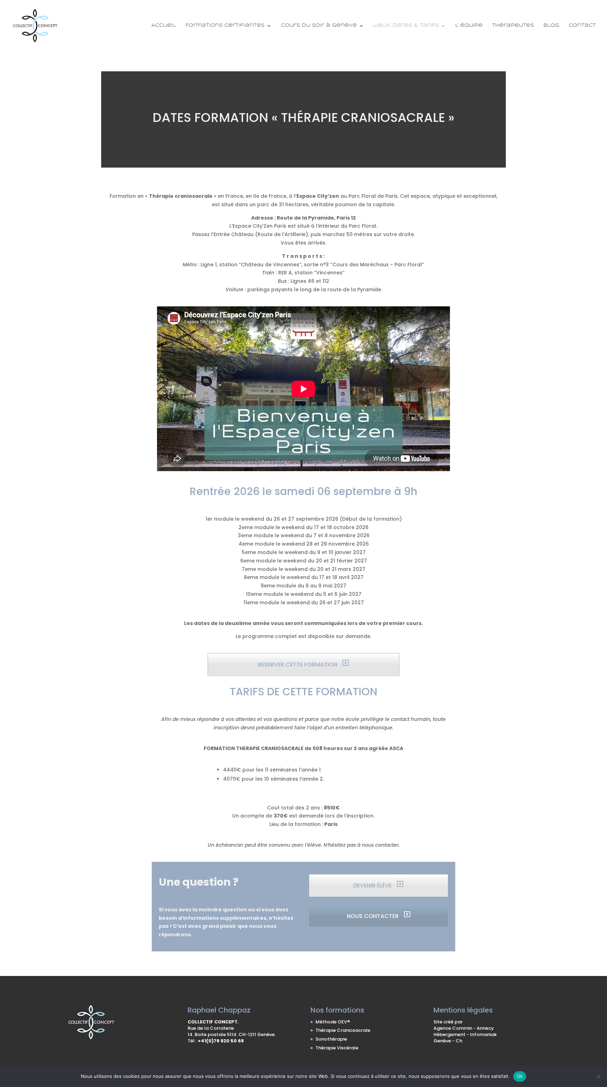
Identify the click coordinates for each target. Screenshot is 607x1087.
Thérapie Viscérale (336, 1047)
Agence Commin (453, 1028)
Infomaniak (483, 1034)
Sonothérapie (331, 1039)
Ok (520, 1076)
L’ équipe (469, 25)
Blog (551, 25)
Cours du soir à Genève (319, 25)
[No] (598, 1076)
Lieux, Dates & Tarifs (406, 25)
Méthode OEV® (332, 1021)
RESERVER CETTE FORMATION (298, 664)
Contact (582, 25)
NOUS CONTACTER (373, 916)
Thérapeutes (513, 25)
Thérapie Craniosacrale (342, 1030)
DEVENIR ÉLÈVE (373, 885)
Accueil (163, 25)
